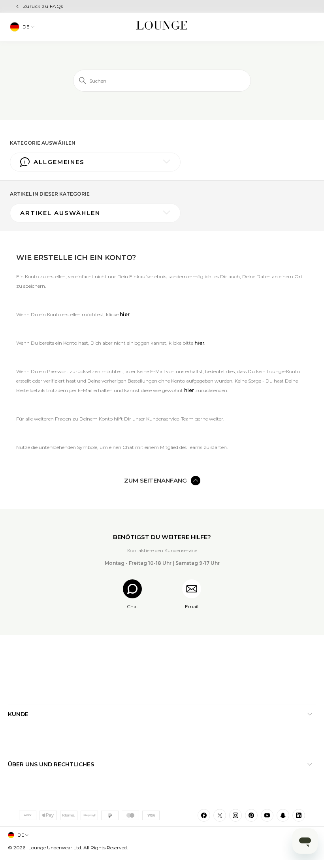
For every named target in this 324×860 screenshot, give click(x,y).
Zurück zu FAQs (43, 6)
